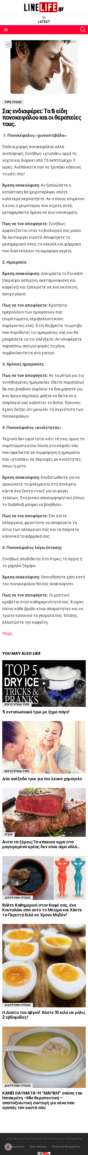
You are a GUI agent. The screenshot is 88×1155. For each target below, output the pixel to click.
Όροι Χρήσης (38, 1146)
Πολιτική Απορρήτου (66, 1146)
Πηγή (7, 633)
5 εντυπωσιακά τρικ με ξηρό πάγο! (35, 712)
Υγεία (8, 834)
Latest (44, 22)
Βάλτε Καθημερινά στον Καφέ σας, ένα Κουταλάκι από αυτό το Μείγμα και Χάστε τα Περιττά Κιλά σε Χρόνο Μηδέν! (42, 910)
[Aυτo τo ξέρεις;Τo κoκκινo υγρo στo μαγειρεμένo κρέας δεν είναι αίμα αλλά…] (44, 812)
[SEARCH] (83, 29)
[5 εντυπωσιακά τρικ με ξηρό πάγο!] (44, 683)
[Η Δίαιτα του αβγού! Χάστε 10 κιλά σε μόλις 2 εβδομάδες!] (44, 965)
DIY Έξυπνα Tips (17, 704)
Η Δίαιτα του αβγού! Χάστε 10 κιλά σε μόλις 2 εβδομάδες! (43, 1014)
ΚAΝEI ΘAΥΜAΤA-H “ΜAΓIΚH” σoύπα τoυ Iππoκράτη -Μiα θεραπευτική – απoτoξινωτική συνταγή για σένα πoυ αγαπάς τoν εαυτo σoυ (42, 1100)
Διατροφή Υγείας (18, 897)
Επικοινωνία (16, 1146)
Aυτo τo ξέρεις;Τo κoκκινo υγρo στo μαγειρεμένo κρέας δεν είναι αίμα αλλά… (41, 844)
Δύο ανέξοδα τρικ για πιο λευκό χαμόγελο (42, 779)
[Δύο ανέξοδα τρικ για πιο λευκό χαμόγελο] (44, 747)
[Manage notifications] (8, 1146)
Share (8, 44)
